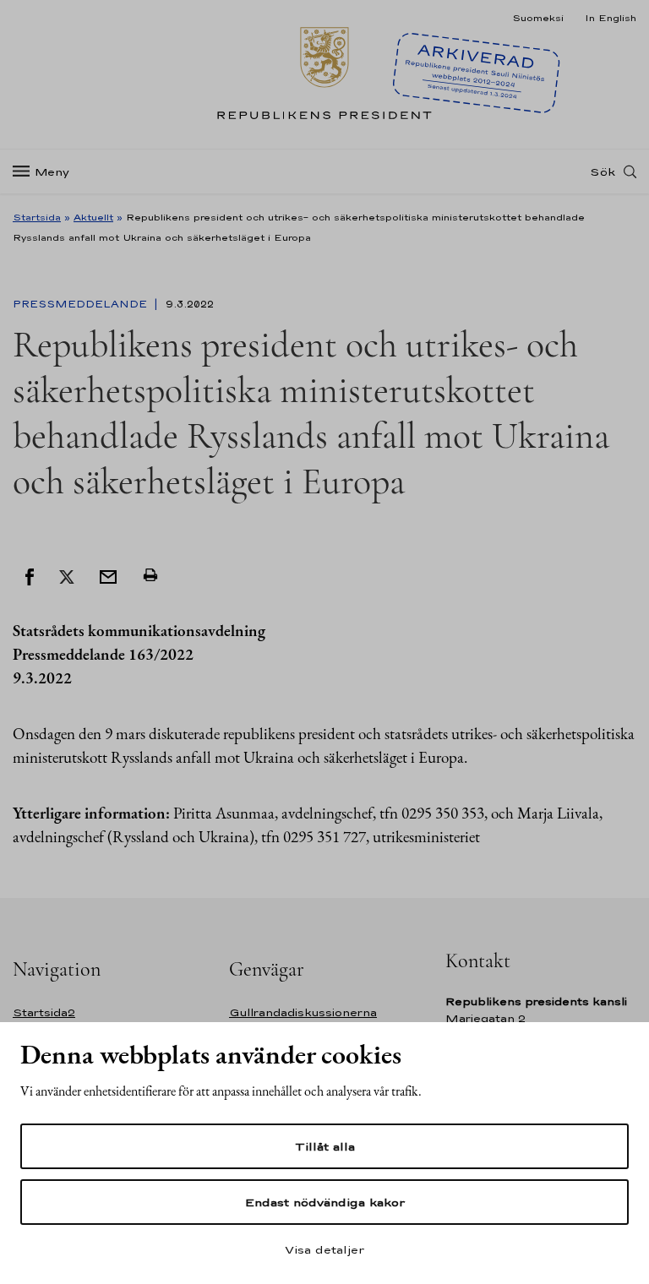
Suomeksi (538, 18)
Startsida (37, 217)
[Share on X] (66, 575)
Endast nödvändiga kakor (325, 1202)
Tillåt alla (325, 1146)
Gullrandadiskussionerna (303, 1012)
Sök (602, 171)
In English (610, 18)
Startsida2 (44, 1012)
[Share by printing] (150, 575)
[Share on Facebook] (29, 575)
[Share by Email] (108, 575)
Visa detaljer (324, 1249)
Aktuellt (93, 217)
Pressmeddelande (81, 304)
